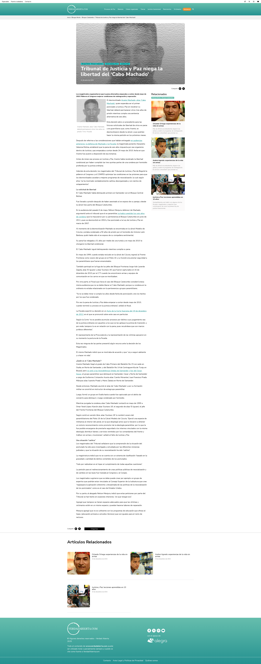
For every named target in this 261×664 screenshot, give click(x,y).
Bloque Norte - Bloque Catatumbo (83, 17)
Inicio (69, 17)
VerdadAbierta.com (91, 651)
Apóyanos (187, 9)
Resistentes (167, 9)
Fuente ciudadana (17, 2)
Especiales (5, 2)
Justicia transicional (154, 9)
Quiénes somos (151, 660)
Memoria (120, 9)
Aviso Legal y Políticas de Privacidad (128, 660)
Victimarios (177, 9)
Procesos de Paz (109, 9)
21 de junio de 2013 (87, 80)
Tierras (142, 9)
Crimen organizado (132, 9)
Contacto (28, 2)
